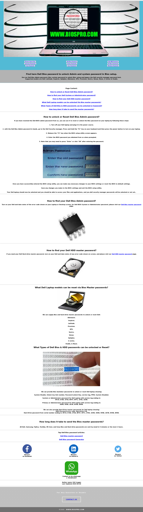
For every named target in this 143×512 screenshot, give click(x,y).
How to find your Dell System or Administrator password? (71, 95)
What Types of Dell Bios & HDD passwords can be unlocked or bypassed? (71, 106)
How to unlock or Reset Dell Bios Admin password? (71, 92)
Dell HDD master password (122, 254)
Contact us (71, 499)
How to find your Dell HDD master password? (71, 99)
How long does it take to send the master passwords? (71, 109)
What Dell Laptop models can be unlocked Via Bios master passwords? (71, 102)
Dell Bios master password (131, 204)
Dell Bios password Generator (71, 439)
